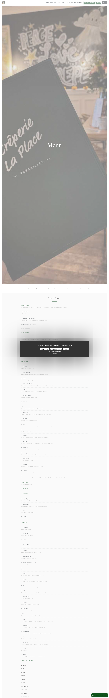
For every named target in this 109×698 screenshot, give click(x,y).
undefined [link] (55, 353)
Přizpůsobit (66, 349)
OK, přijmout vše (44, 349)
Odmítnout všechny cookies (56, 349)
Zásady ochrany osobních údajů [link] (55, 351)
